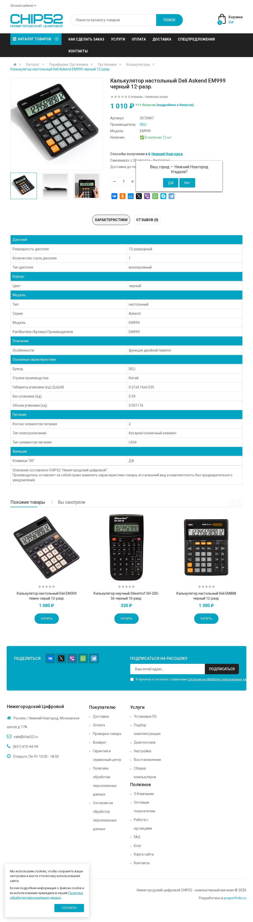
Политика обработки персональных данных (105, 781)
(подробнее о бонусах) (175, 105)
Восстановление (147, 760)
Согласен (69, 908)
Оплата (99, 725)
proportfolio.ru (235, 898)
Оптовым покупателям (144, 806)
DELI (143, 124)
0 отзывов (135, 97)
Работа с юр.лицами (143, 824)
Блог (138, 846)
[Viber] (147, 196)
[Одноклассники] (123, 196)
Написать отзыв (156, 97)
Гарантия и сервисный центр (107, 755)
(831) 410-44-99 (25, 747)
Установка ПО (145, 716)
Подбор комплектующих (147, 729)
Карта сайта (144, 854)
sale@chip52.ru (26, 737)
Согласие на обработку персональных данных (105, 816)
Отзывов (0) (147, 220)
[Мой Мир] (131, 196)
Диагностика (144, 742)
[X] (139, 196)
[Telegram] (171, 196)
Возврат (99, 742)
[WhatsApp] (155, 196)
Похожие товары (27, 502)
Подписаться (222, 669)
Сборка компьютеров (145, 772)
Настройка (142, 751)
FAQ (137, 837)
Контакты (142, 863)
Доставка (101, 716)
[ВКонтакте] (114, 196)
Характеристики (111, 220)
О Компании (144, 794)
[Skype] (163, 196)
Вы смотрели (71, 502)
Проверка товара (107, 734)
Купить (46, 618)
